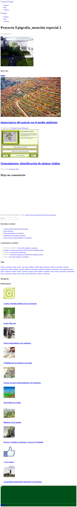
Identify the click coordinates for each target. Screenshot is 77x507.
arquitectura (66, 269)
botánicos (53, 267)
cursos (52, 271)
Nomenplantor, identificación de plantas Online (30, 163)
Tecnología (12, 169)
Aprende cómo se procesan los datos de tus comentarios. (40, 215)
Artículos (14, 128)
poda (27, 273)
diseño (41, 267)
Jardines (3, 267)
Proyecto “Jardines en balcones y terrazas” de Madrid (23, 442)
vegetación (25, 271)
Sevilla (37, 267)
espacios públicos (38, 271)
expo (60, 269)
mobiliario (47, 271)
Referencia (25, 128)
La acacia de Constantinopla (18, 252)
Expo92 (19, 271)
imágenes (27, 269)
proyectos (66, 267)
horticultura (8, 273)
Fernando (6, 250)
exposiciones (4, 269)
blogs (26, 267)
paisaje (19, 267)
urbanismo (8, 271)
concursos (21, 269)
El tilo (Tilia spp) (8, 231)
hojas (71, 269)
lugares (57, 271)
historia (15, 273)
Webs (17, 169)
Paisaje (20, 128)
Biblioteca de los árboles (12, 422)
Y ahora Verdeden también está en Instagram (16, 229)
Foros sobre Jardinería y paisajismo (28, 248)
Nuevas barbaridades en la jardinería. (14, 233)
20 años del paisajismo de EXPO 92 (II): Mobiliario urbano (27, 250)
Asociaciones (55, 269)
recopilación (46, 273)
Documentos (62, 271)
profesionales (34, 269)
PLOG (2, 271)
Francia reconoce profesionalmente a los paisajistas (18, 237)
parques (31, 271)
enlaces (3, 273)
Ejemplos (48, 269)
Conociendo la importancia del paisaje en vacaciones (23, 482)
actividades (59, 267)
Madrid (16, 269)
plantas (14, 267)
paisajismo (9, 267)
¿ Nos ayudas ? (9, 462)
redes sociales (21, 273)
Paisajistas (47, 267)
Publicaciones (33, 273)
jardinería (31, 267)
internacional (70, 271)
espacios (10, 269)
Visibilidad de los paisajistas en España (14, 235)
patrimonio (42, 269)
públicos (40, 273)
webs (23, 267)
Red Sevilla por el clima (12, 402)
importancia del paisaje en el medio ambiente (29, 122)
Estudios (13, 271)
